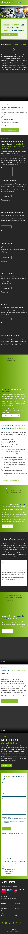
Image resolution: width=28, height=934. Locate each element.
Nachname (4, 788)
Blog (2, 910)
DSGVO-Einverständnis (7, 817)
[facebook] (2, 923)
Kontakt (16, 906)
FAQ (2, 913)
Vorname (4, 782)
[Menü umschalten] (26, 2)
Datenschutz (17, 910)
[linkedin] (9, 923)
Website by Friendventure (14, 931)
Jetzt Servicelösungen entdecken (10, 480)
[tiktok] (13, 923)
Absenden (6, 829)
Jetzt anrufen (6, 526)
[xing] (17, 923)
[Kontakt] (18, 2)
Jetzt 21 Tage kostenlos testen (10, 415)
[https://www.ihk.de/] (10, 890)
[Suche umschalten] (23, 2)
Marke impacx (4, 917)
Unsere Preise (7, 631)
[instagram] (6, 923)
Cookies (16, 915)
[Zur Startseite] (5, 2)
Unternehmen (4, 798)
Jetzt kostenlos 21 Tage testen (9, 34)
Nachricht (4, 804)
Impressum (17, 908)
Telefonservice (4, 906)
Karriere (2, 915)
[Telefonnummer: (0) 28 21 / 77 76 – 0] (21, 2)
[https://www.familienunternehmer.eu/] (3, 891)
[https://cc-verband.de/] (21, 889)
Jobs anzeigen (6, 765)
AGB (15, 913)
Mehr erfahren (6, 196)
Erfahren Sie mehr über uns (9, 701)
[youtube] (20, 923)
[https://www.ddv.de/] (16, 891)
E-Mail (3, 793)
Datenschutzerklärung (15, 821)
